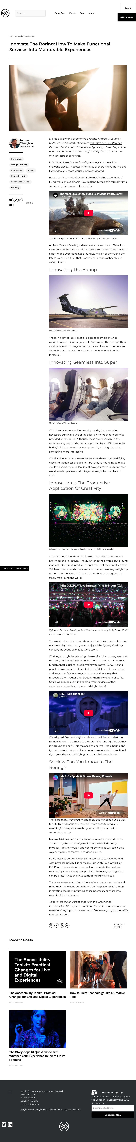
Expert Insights (18, 176)
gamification (87, 843)
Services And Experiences (21, 36)
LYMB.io (54, 867)
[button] (11, 200)
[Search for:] (31, 13)
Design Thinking (19, 165)
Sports (31, 170)
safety (95, 162)
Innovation (16, 159)
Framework (16, 170)
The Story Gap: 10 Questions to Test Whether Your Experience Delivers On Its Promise (37, 1055)
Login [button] (128, 8)
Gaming (15, 187)
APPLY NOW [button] (126, 17)
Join (82, 13)
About (91, 13)
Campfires (60, 13)
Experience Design (20, 182)
